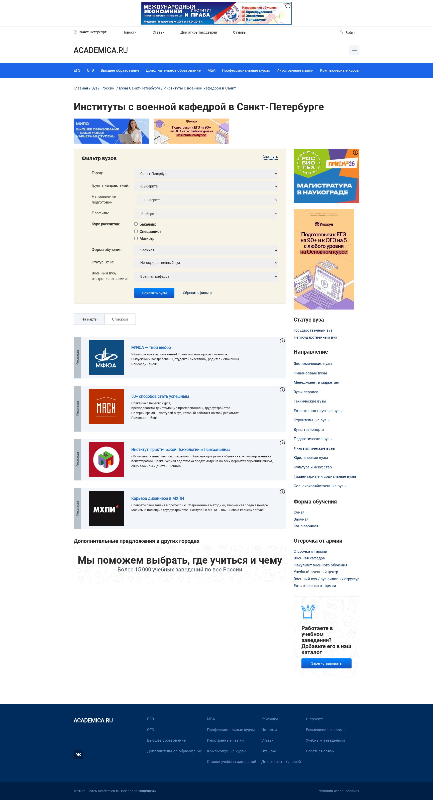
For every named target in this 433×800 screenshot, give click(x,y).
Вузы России (103, 88)
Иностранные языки (295, 70)
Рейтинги (269, 719)
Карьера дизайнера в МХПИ (157, 498)
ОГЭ (90, 70)
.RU (101, 50)
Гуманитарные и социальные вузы (325, 476)
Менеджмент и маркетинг (317, 382)
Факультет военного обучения (320, 565)
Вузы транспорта (309, 429)
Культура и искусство (313, 467)
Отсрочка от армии (310, 551)
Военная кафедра (309, 558)
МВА (211, 719)
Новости (130, 32)
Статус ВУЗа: (103, 262)
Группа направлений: (110, 185)
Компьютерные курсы (339, 70)
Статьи (158, 32)
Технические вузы (310, 401)
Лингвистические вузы (314, 448)
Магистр (147, 238)
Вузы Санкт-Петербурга (139, 88)
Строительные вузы (312, 420)
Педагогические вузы (313, 439)
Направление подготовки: (104, 199)
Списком (120, 319)
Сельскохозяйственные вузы (320, 486)
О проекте (314, 719)
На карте (88, 319)
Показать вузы (154, 293)
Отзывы (240, 32)
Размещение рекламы (326, 730)
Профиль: (100, 213)
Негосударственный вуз (315, 337)
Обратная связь (320, 751)
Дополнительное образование (173, 70)
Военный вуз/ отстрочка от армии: (110, 276)
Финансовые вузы (310, 373)
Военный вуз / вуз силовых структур (326, 579)
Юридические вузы (311, 457)
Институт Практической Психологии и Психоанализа (181, 449)
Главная (81, 88)
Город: (97, 173)
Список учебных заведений (231, 761)
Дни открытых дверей (198, 32)
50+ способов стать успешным (160, 396)
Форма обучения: (107, 249)
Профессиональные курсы (246, 70)
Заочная (301, 519)
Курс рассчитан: (106, 224)
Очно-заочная (306, 526)
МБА (211, 70)
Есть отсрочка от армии (315, 585)
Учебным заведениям (325, 740)
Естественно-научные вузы (318, 411)
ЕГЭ (77, 70)
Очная (299, 512)
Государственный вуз (313, 330)
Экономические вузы (313, 363)
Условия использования (339, 791)
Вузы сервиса (306, 392)
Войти (351, 33)
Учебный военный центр (316, 572)
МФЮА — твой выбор (151, 347)
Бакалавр (148, 224)
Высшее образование (120, 70)
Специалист (150, 231)
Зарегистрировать (326, 663)
